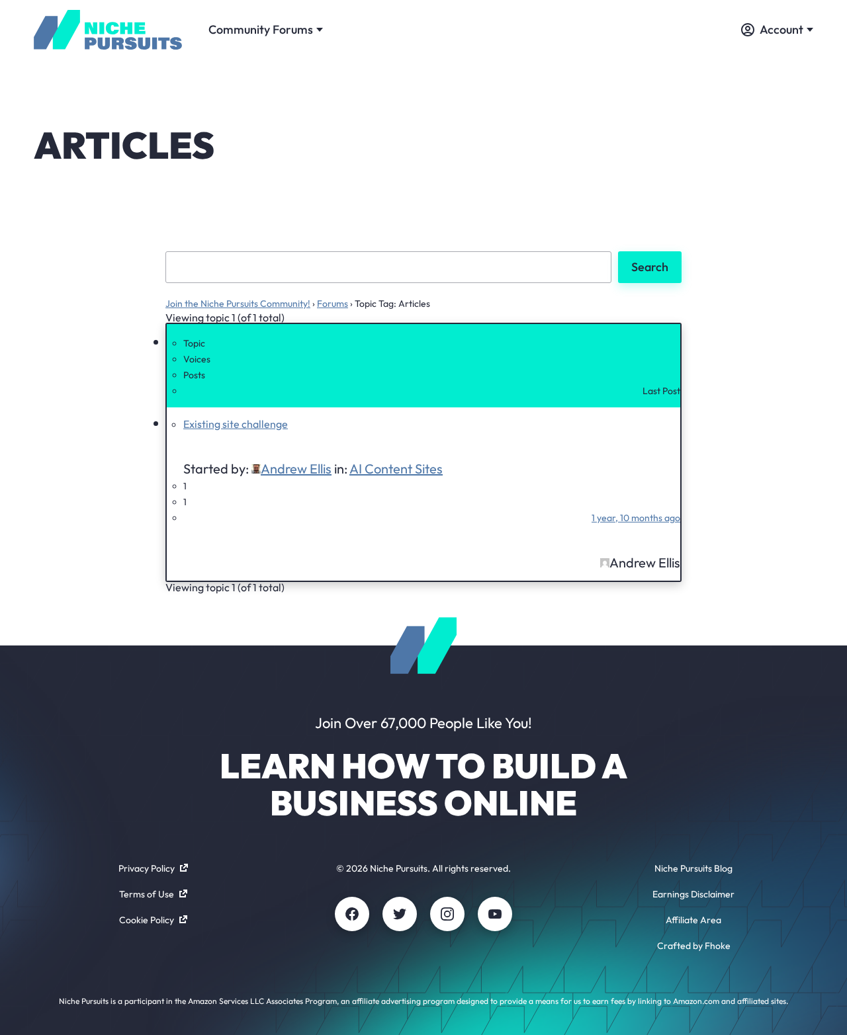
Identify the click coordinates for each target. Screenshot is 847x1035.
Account (781, 29)
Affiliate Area (693, 920)
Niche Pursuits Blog (693, 868)
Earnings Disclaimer (693, 894)
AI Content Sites (396, 468)
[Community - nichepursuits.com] (108, 30)
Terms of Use (146, 894)
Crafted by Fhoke (694, 946)
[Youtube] (495, 914)
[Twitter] (399, 914)
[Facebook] (352, 914)
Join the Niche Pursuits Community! (237, 304)
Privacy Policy (146, 868)
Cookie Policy (146, 920)
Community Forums (260, 29)
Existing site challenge (235, 424)
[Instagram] (447, 914)
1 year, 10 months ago (636, 518)
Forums (332, 304)
